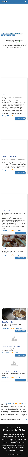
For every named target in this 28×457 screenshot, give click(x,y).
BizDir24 (9, 2)
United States (9, 33)
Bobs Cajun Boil (8, 322)
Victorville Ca (18, 33)
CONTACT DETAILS (20, 118)
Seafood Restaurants (8, 35)
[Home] (3, 34)
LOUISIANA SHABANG (10, 211)
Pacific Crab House (9, 249)
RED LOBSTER (7, 95)
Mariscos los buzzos (9, 371)
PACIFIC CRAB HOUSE (10, 157)
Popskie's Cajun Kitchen (11, 347)
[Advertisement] (14, 18)
